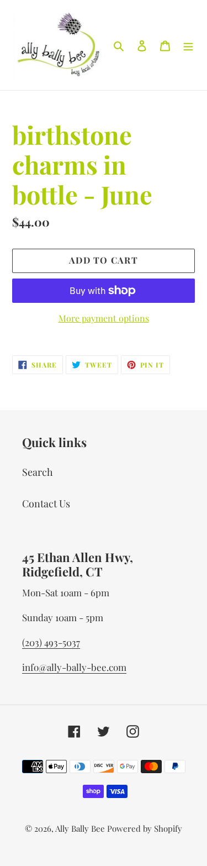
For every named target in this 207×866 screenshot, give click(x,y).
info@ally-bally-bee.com (74, 667)
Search (37, 472)
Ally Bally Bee (80, 828)
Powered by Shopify (144, 828)
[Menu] (188, 45)
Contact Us (46, 503)
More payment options (104, 318)
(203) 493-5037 (51, 642)
